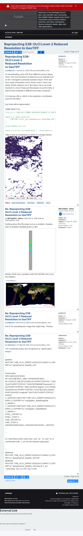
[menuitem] (75, 33)
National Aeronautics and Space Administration (17, 502)
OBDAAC (40, 203)
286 (64, 218)
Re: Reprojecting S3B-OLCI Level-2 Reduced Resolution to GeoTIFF (18, 212)
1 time (68, 348)
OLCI (48, 203)
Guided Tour (29, 31)
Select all (15, 109)
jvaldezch (62, 56)
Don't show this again (12, 25)
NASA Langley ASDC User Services (20, 500)
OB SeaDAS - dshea (66, 209)
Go (35, 530)
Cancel (27, 530)
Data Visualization (18, 203)
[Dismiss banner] (76, 6)
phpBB (58, 498)
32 (64, 59)
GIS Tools (30, 203)
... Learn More (41, 8)
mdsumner (63, 335)
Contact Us (75, 496)
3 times (68, 227)
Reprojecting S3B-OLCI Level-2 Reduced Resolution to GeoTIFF (36, 46)
